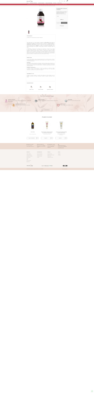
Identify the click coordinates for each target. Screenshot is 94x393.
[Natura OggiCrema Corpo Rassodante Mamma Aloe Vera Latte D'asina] (61, 125)
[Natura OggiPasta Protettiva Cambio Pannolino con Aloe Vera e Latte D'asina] (47, 125)
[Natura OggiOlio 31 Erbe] (33, 125)
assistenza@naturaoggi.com (30, 146)
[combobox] (58, 23)
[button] (62, 1)
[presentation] (27, 18)
